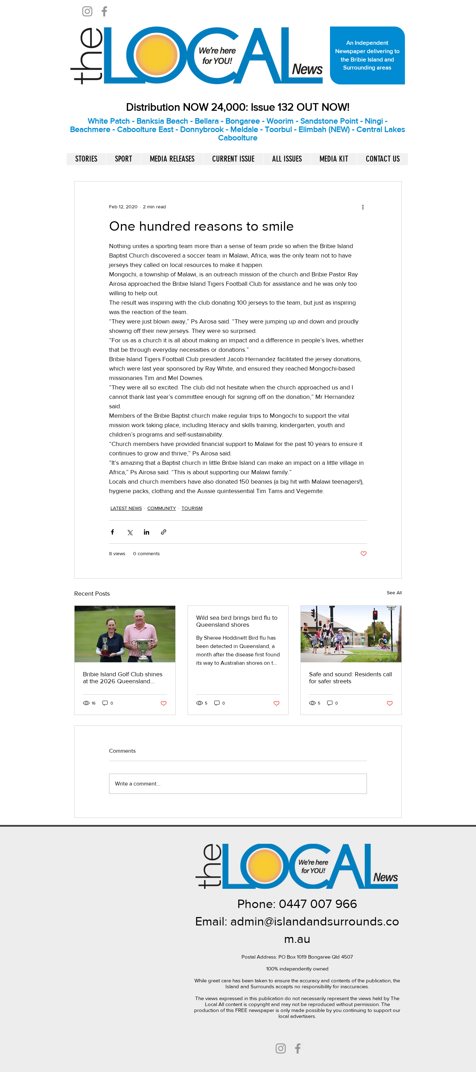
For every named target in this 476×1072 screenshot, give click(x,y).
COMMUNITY (161, 508)
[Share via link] (163, 532)
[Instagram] (87, 11)
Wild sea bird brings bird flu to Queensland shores (236, 621)
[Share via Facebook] (112, 532)
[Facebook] (104, 11)
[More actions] (363, 206)
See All (394, 592)
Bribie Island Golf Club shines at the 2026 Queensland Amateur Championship (122, 678)
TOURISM (192, 508)
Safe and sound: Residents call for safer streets (350, 678)
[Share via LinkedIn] (146, 532)
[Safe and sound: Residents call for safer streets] (351, 634)
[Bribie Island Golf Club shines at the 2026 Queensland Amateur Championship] (125, 634)
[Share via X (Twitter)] (129, 532)
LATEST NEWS (126, 508)
